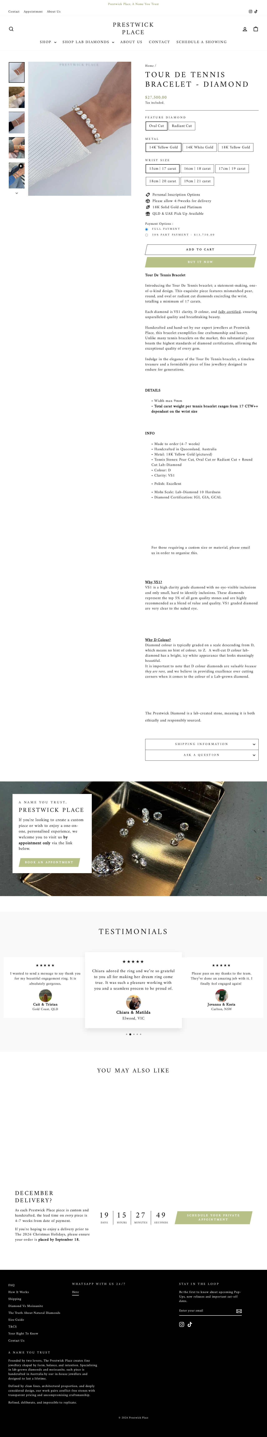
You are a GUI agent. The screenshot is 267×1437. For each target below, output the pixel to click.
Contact (14, 12)
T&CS (12, 1327)
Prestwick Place (133, 29)
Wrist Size (157, 160)
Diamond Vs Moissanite (25, 1306)
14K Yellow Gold (163, 147)
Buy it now (200, 262)
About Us (53, 12)
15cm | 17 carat (162, 169)
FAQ (11, 1285)
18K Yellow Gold (235, 147)
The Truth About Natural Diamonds (34, 1313)
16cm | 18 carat (197, 169)
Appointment (33, 12)
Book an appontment (49, 862)
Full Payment (166, 229)
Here (75, 1292)
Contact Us (16, 1341)
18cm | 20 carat (162, 181)
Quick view (38, 1139)
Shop (46, 42)
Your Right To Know (23, 1334)
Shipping (14, 1299)
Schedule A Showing (201, 42)
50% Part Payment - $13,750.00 (183, 235)
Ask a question (202, 755)
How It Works (18, 1292)
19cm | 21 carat (197, 181)
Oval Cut (156, 126)
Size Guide (16, 1320)
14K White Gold (200, 147)
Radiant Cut (182, 126)
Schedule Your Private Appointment (213, 1217)
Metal (152, 139)
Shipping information (201, 744)
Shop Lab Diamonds (87, 42)
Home (149, 66)
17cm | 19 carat (232, 169)
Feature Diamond (165, 118)
